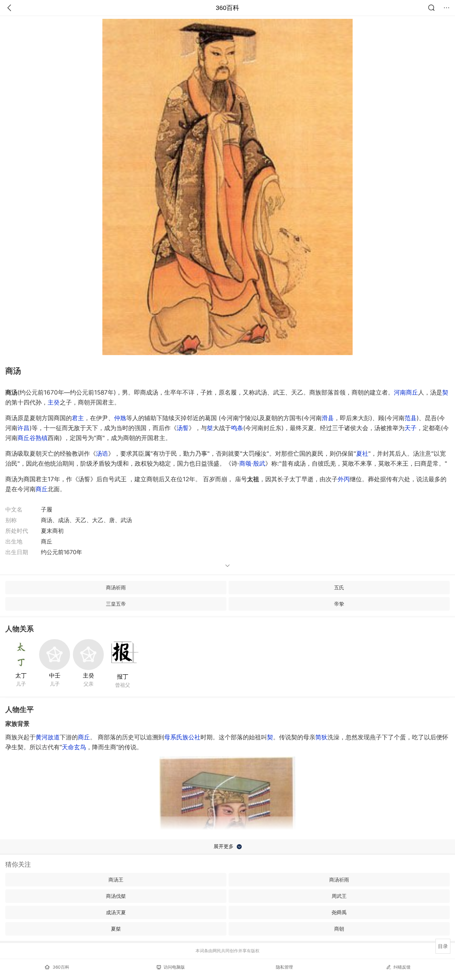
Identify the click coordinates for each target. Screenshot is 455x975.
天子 (411, 428)
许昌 (23, 428)
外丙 (344, 479)
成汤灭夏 (116, 912)
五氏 (339, 587)
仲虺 (120, 418)
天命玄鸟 (74, 747)
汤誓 (183, 428)
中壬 (54, 675)
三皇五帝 (116, 604)
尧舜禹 (339, 912)
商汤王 (115, 880)
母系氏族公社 (182, 737)
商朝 (339, 929)
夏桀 (116, 929)
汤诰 (102, 453)
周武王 (339, 896)
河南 (400, 392)
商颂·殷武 (252, 463)
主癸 (54, 402)
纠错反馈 (402, 967)
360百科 (227, 7)
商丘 (412, 392)
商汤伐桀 (116, 896)
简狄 (321, 737)
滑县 (328, 418)
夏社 (362, 453)
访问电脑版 (174, 967)
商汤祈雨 (116, 587)
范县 (411, 418)
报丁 (122, 676)
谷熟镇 (39, 437)
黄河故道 (48, 737)
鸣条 (237, 428)
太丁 (21, 675)
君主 (78, 418)
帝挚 (339, 604)
